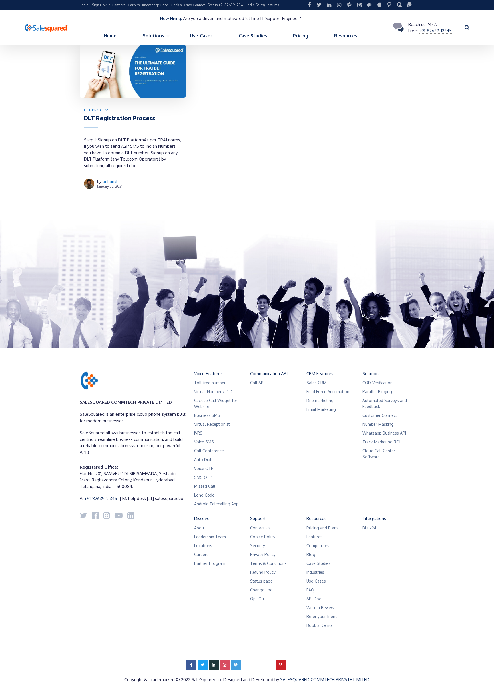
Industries (315, 572)
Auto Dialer (204, 459)
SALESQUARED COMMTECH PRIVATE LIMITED (325, 679)
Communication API (269, 373)
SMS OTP (203, 477)
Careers (134, 5)
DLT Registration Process (119, 118)
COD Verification (377, 382)
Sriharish (111, 181)
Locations (203, 545)
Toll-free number (210, 382)
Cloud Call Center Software (378, 453)
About (199, 527)
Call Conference (209, 450)
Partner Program (209, 563)
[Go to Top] (482, 679)
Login (84, 5)
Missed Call (204, 486)
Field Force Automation (327, 391)
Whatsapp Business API (384, 433)
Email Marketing (321, 409)
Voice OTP (204, 468)
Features (272, 5)
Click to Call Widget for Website (215, 403)
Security (257, 545)
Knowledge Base (155, 5)
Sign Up (98, 5)
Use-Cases (201, 36)
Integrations (374, 518)
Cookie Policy (262, 536)
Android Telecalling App (216, 503)
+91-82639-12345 (435, 30)
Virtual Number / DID (213, 391)
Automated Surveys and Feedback (384, 403)
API (108, 5)
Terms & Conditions (268, 563)
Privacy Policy (263, 554)
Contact (199, 5)
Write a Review (320, 607)
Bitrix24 (369, 527)
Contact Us (260, 527)
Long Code (204, 495)
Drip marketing (320, 400)
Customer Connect (379, 415)
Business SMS (207, 415)
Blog (310, 554)
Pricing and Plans (322, 527)
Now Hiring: (171, 18)
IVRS (198, 433)
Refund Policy (263, 572)
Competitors (317, 545)
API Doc (313, 598)
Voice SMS (204, 441)
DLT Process (96, 110)
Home (110, 36)
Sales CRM (316, 382)
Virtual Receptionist (212, 424)
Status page (261, 581)
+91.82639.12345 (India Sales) (241, 5)
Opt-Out (257, 598)
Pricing (300, 36)
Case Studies (253, 36)
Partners (118, 5)
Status (213, 5)
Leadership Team (210, 536)
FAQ (310, 589)
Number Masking (378, 424)
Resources (345, 36)
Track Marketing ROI (381, 441)
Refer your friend (322, 616)
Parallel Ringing (377, 391)
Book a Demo (181, 5)
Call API (257, 382)
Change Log (261, 589)
